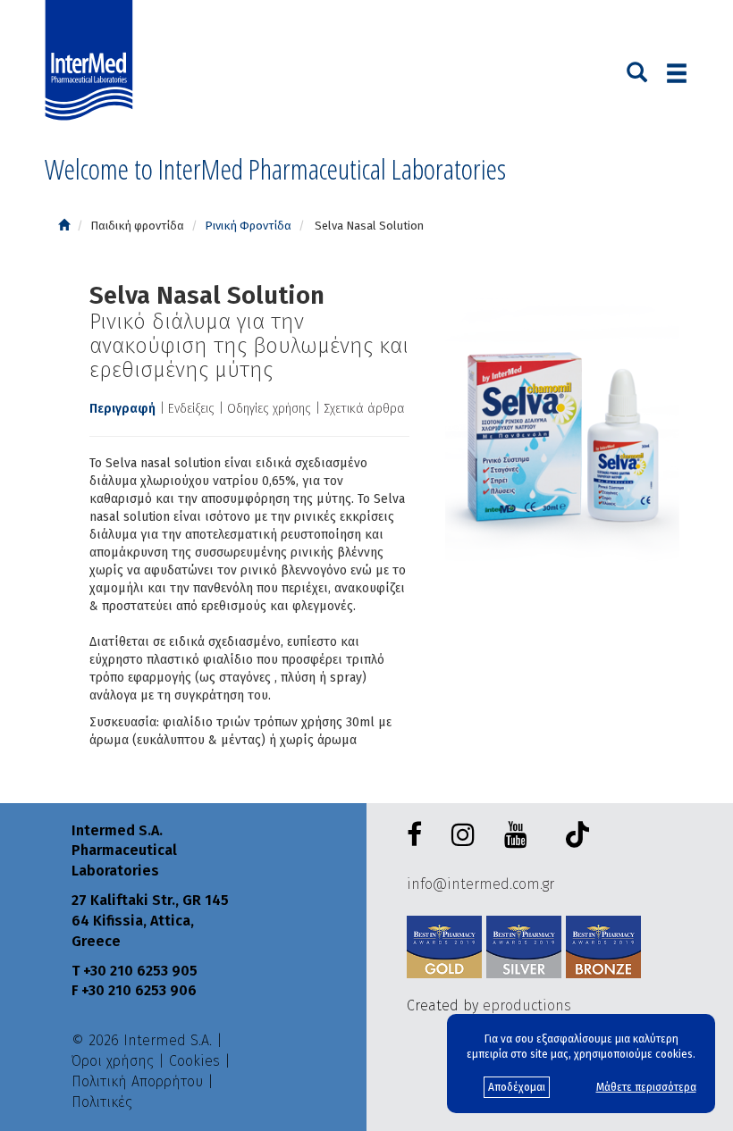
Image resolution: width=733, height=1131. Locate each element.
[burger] (676, 72)
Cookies (194, 1060)
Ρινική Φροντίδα (248, 225)
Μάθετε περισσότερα (646, 1087)
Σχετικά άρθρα (364, 408)
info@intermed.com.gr (480, 883)
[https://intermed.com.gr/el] (64, 225)
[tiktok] (573, 837)
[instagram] (466, 835)
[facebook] (418, 835)
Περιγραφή (122, 408)
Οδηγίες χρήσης (269, 408)
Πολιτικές (102, 1101)
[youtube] (519, 835)
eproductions (527, 1005)
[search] (637, 70)
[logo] (93, 60)
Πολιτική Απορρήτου (137, 1081)
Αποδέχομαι (516, 1087)
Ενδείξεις (191, 408)
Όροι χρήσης (113, 1060)
